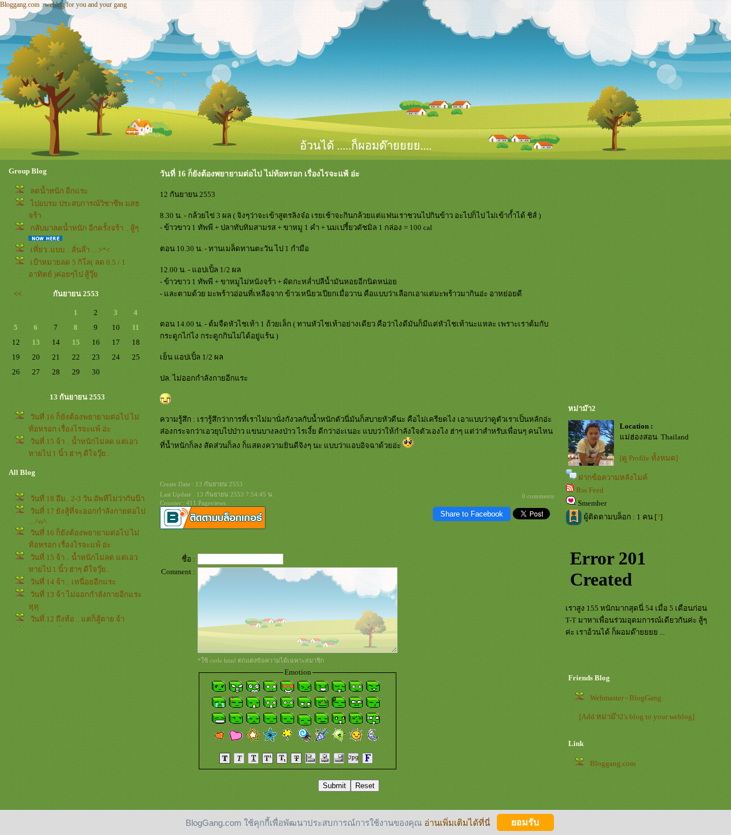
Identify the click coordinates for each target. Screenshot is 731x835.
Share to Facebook (471, 514)
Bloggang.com (613, 763)
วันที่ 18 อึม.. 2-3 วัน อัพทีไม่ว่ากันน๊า (87, 498)
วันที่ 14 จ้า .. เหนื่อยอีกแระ (73, 582)
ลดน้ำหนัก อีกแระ (59, 191)
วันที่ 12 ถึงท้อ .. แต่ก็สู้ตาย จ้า (77, 619)
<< (18, 293)
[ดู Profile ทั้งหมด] (649, 458)
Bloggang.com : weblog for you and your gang (63, 5)
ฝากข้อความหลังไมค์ (613, 477)
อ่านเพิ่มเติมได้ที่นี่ (457, 822)
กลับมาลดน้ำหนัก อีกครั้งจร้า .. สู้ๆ (84, 228)
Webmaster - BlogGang (625, 697)
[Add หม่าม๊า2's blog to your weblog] (636, 716)
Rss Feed (590, 490)
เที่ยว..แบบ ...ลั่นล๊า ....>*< (70, 249)
